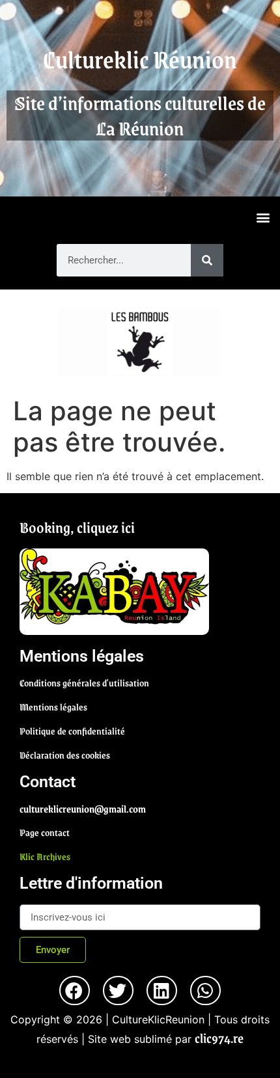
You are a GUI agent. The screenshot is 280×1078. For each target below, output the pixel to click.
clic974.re (219, 1037)
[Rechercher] (207, 260)
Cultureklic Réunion (140, 59)
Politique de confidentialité (72, 730)
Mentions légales (53, 706)
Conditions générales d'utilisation (84, 682)
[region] (140, 342)
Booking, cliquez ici (77, 527)
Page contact (45, 832)
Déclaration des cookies (65, 754)
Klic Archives (45, 856)
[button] (262, 217)
